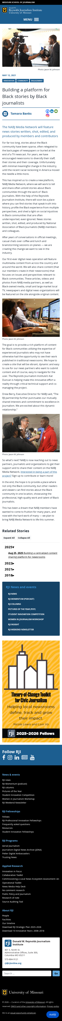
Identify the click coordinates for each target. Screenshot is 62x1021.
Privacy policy (53, 1006)
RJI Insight (13, 624)
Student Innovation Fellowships (18, 831)
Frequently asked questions (16, 824)
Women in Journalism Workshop (26, 619)
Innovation (8, 81)
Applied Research (12, 866)
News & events (11, 774)
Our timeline (8, 923)
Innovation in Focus (12, 871)
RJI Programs (10, 840)
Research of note (10, 897)
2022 (8, 563)
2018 (8, 575)
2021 (8, 569)
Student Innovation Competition (26, 614)
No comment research (13, 890)
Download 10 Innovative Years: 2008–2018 (23, 930)
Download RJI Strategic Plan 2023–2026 (21, 927)
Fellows (6, 816)
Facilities (6, 919)
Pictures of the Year (12, 791)
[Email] (56, 111)
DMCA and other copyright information (28, 1006)
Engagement (36, 81)
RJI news (12, 593)
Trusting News (9, 857)
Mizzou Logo (4, 10)
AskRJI (52, 1014)
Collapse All (24, 537)
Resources (7, 828)
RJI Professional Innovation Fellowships (21, 820)
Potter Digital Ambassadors (16, 853)
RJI (25, 9)
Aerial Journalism (11, 845)
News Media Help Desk (13, 886)
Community (22, 81)
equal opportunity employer (23, 1013)
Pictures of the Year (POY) (22, 609)
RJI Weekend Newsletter (14, 802)
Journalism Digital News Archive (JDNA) (22, 849)
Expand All (9, 537)
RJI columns (14, 604)
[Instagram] (47, 115)
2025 (8, 547)
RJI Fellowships (11, 811)
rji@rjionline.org (13, 963)
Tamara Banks (21, 113)
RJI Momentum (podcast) (21, 599)
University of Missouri (20, 13)
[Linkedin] (52, 111)
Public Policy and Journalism (16, 894)
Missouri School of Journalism (18, 2)
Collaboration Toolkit (12, 875)
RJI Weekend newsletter (21, 629)
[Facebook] (47, 111)
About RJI (7, 910)
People (5, 915)
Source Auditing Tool (12, 901)
